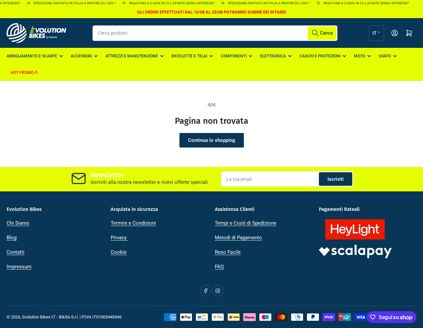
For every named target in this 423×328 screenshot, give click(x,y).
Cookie (119, 252)
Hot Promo (22, 72)
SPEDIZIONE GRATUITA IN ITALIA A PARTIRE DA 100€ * (73, 3)
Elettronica (273, 56)
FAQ (219, 267)
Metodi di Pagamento (238, 238)
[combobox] (215, 33)
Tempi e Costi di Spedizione (245, 223)
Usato (385, 56)
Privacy (119, 238)
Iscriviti (335, 179)
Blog (12, 238)
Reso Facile (228, 252)
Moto (359, 56)
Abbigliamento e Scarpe (32, 56)
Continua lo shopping (211, 140)
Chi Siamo (18, 223)
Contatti (15, 252)
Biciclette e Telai (189, 56)
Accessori (81, 56)
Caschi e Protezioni (319, 56)
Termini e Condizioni (133, 223)
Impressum (19, 267)
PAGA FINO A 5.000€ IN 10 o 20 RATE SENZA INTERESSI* (170, 3)
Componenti (234, 56)
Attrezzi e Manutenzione (131, 56)
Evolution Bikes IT (39, 316)
